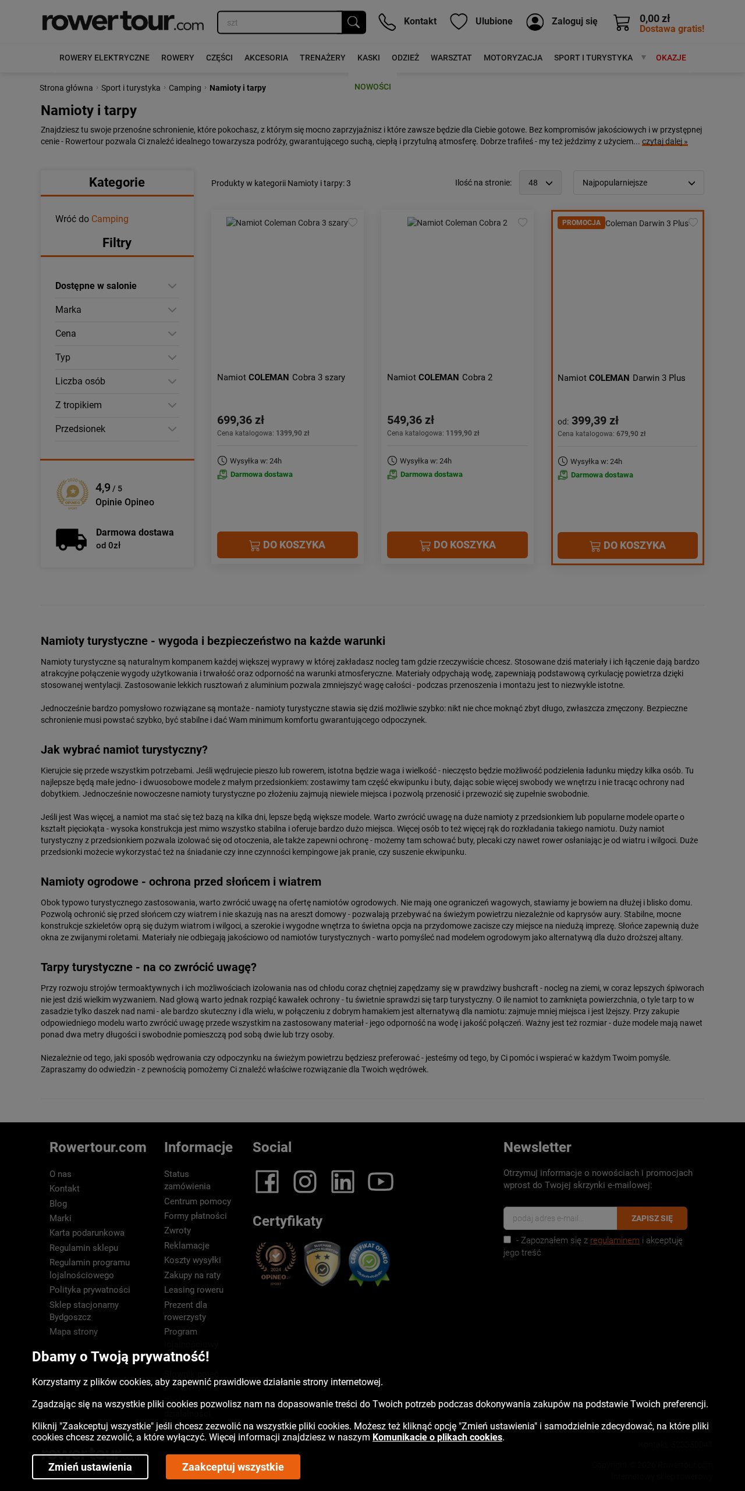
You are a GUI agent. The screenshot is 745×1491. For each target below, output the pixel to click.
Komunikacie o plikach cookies (437, 1437)
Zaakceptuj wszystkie (233, 1467)
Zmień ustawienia (90, 1467)
